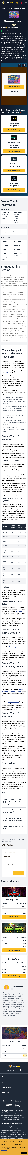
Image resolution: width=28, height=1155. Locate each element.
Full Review (7, 856)
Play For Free (14, 91)
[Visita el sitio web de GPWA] (9, 1105)
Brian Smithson (12, 27)
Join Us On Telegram (12, 1070)
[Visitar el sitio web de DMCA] (18, 1105)
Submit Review (19, 873)
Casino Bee (4, 8)
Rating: (6, 853)
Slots (10, 8)
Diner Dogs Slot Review (14, 900)
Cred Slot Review (14, 959)
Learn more (4, 1150)
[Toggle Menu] (26, 2)
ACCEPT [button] (24, 1152)
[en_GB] (21, 3)
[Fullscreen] (24, 65)
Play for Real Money (14, 86)
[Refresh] (19, 65)
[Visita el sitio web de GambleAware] (16, 1101)
